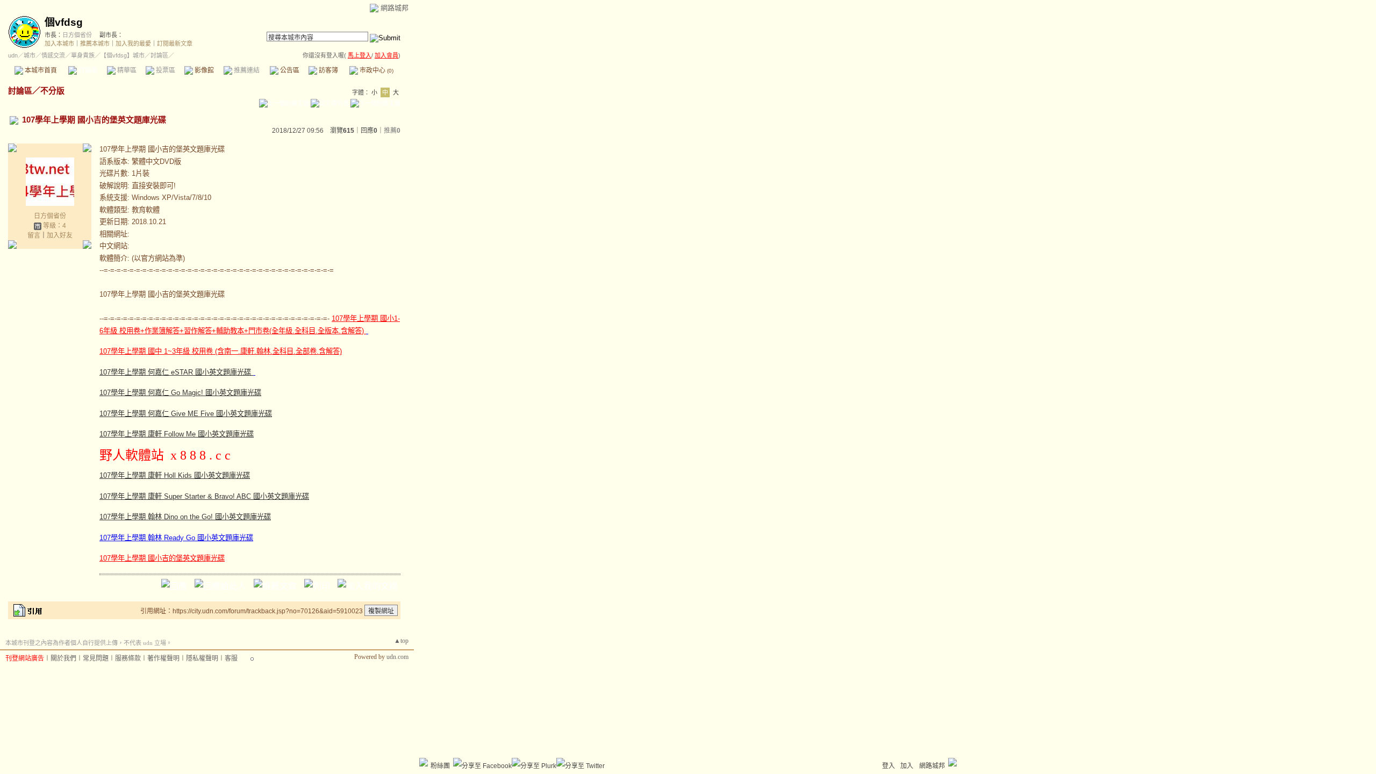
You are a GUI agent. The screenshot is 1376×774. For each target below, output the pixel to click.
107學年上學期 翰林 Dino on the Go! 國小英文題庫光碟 (185, 517)
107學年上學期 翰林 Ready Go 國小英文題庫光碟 (176, 538)
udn (13, 55)
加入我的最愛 (133, 43)
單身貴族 (83, 55)
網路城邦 (394, 8)
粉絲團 (440, 766)
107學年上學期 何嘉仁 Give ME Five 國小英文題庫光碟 (185, 414)
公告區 (288, 70)
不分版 (52, 90)
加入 (906, 766)
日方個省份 (77, 35)
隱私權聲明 (202, 658)
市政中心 (375, 70)
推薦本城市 (95, 43)
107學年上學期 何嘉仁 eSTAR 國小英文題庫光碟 (176, 372)
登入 (888, 766)
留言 (33, 235)
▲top (401, 640)
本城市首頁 (40, 70)
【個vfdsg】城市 (123, 55)
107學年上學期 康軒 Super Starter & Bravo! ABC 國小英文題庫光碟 (204, 496)
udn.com (397, 657)
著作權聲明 (163, 658)
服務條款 (128, 658)
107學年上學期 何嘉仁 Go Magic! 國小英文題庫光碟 (180, 393)
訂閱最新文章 (174, 43)
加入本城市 (59, 43)
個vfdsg (64, 22)
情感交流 (53, 55)
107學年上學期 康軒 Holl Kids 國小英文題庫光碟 (174, 475)
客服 (231, 658)
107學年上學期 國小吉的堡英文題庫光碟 (162, 558)
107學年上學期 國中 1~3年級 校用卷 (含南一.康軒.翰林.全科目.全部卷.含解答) (220, 351)
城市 (29, 55)
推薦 (392, 130)
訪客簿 (327, 70)
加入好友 (60, 235)
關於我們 (63, 658)
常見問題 (96, 658)
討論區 (87, 70)
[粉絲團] (423, 762)
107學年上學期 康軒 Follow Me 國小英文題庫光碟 (176, 434)
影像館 (203, 70)
